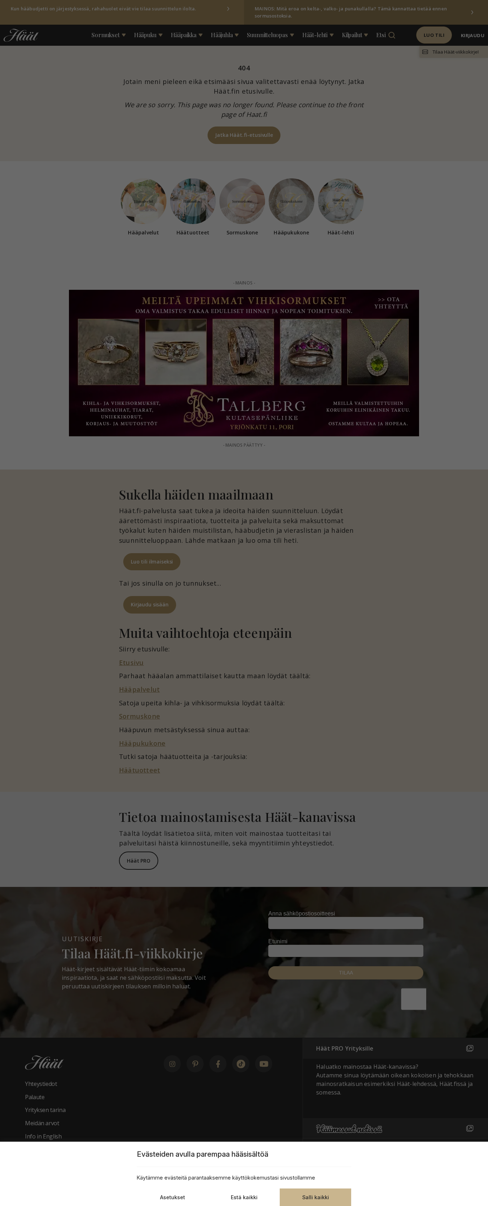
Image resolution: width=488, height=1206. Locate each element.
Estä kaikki (244, 1197)
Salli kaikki (315, 1197)
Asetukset (172, 1197)
